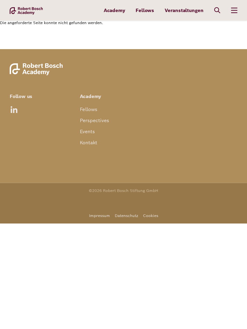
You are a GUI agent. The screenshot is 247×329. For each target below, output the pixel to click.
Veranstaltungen (184, 10)
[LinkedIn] (14, 109)
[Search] (217, 10)
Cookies (150, 215)
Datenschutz (126, 215)
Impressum (99, 215)
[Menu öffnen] (234, 10)
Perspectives (94, 120)
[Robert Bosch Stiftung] (37, 74)
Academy (114, 10)
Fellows (145, 10)
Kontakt (88, 142)
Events (87, 131)
